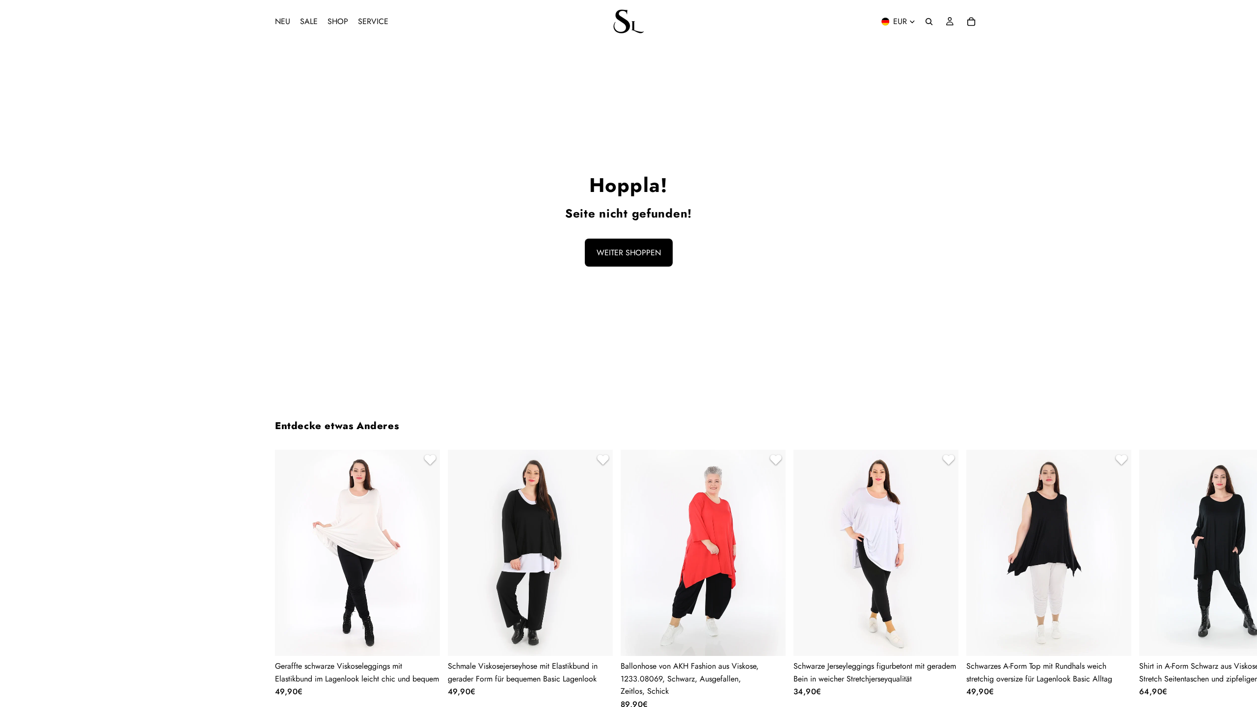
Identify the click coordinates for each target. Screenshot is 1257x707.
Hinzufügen (778, 640)
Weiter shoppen (629, 252)
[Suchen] (929, 21)
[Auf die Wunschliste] (428, 461)
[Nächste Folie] (970, 579)
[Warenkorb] (971, 21)
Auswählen (433, 640)
